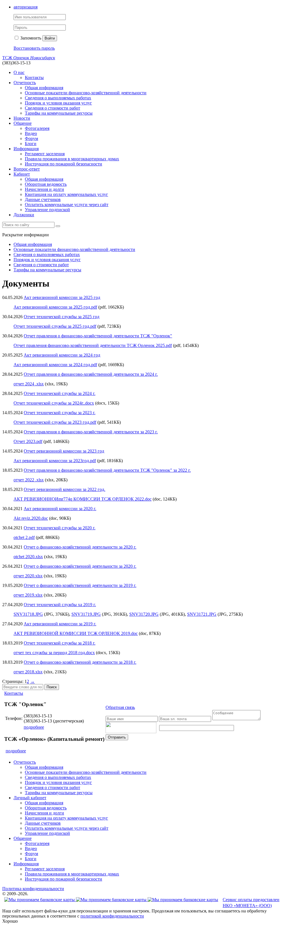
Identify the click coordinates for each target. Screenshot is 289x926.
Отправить (117, 737)
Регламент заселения (45, 153)
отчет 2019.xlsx (28, 595)
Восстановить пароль (34, 48)
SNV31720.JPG (144, 614)
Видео (31, 133)
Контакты (34, 77)
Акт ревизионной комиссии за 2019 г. (60, 623)
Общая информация (44, 87)
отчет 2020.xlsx (28, 575)
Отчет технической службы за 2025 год (61, 316)
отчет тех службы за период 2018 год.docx (54, 652)
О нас (19, 72)
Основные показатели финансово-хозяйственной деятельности (85, 92)
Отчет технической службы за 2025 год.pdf (55, 326)
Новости (22, 118)
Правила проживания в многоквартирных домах (72, 158)
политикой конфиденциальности (112, 916)
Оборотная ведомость (46, 184)
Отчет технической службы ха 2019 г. (60, 604)
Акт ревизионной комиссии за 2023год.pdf (55, 460)
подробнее (34, 727)
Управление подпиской (47, 209)
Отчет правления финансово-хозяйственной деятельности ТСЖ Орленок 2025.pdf (93, 345)
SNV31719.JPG (86, 614)
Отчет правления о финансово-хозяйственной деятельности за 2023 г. (91, 431)
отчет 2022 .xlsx (29, 479)
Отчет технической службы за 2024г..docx (54, 403)
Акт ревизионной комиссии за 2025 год (62, 297)
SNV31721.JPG (201, 614)
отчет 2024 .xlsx (29, 383)
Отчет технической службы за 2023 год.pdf (55, 422)
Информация (26, 148)
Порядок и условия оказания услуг (58, 103)
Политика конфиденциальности (33, 888)
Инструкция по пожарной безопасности (63, 163)
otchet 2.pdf (24, 537)
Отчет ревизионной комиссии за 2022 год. (64, 489)
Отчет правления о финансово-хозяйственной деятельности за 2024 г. (91, 374)
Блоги (30, 143)
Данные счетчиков (43, 199)
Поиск (52, 687)
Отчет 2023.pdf (28, 441)
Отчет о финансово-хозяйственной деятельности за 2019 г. (80, 585)
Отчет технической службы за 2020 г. (59, 527)
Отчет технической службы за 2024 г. (59, 393)
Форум (31, 138)
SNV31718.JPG (28, 614)
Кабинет (22, 174)
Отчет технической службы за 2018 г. (59, 643)
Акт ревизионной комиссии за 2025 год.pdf (55, 307)
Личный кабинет (30, 797)
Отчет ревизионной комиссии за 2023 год (64, 451)
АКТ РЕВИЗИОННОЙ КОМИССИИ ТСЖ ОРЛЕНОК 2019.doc (76, 633)
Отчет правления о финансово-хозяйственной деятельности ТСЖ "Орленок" (98, 335)
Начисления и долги (44, 189)
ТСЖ (28, 57)
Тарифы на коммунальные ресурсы (59, 113)
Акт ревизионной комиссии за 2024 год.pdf (55, 364)
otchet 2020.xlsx (28, 556)
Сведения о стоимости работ (52, 108)
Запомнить (30, 38)
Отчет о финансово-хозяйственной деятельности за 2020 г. (80, 547)
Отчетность (25, 82)
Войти (50, 38)
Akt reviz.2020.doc (31, 518)
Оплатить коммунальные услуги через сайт (66, 204)
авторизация (26, 7)
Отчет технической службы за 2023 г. (59, 412)
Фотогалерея (37, 128)
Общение (23, 123)
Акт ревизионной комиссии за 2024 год (62, 355)
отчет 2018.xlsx (28, 671)
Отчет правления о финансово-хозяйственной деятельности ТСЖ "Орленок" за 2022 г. (107, 470)
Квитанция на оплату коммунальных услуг (66, 194)
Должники (24, 214)
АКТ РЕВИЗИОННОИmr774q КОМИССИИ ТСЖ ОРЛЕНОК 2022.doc (83, 499)
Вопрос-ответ (27, 169)
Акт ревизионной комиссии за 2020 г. (60, 508)
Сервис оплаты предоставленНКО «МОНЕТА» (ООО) (251, 902)
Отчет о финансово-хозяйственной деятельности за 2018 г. (80, 662)
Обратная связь (120, 707)
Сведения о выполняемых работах (58, 97)
